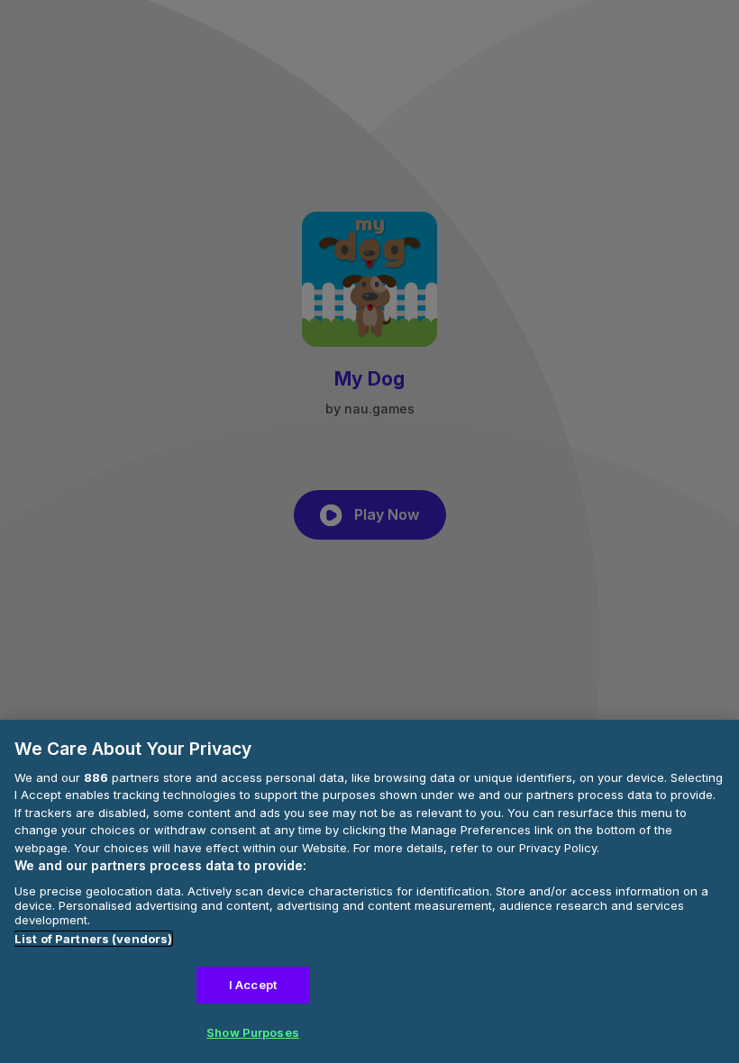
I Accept (253, 984)
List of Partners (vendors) (93, 938)
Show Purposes (252, 1032)
